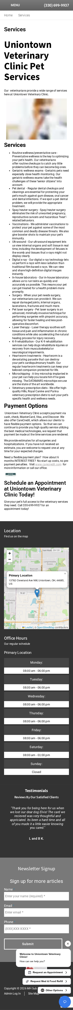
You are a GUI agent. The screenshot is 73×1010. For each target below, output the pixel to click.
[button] (37, 593)
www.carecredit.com (48, 464)
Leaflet (28, 627)
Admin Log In (12, 993)
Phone (9, 922)
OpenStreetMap (45, 627)
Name (8, 889)
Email (8, 906)
